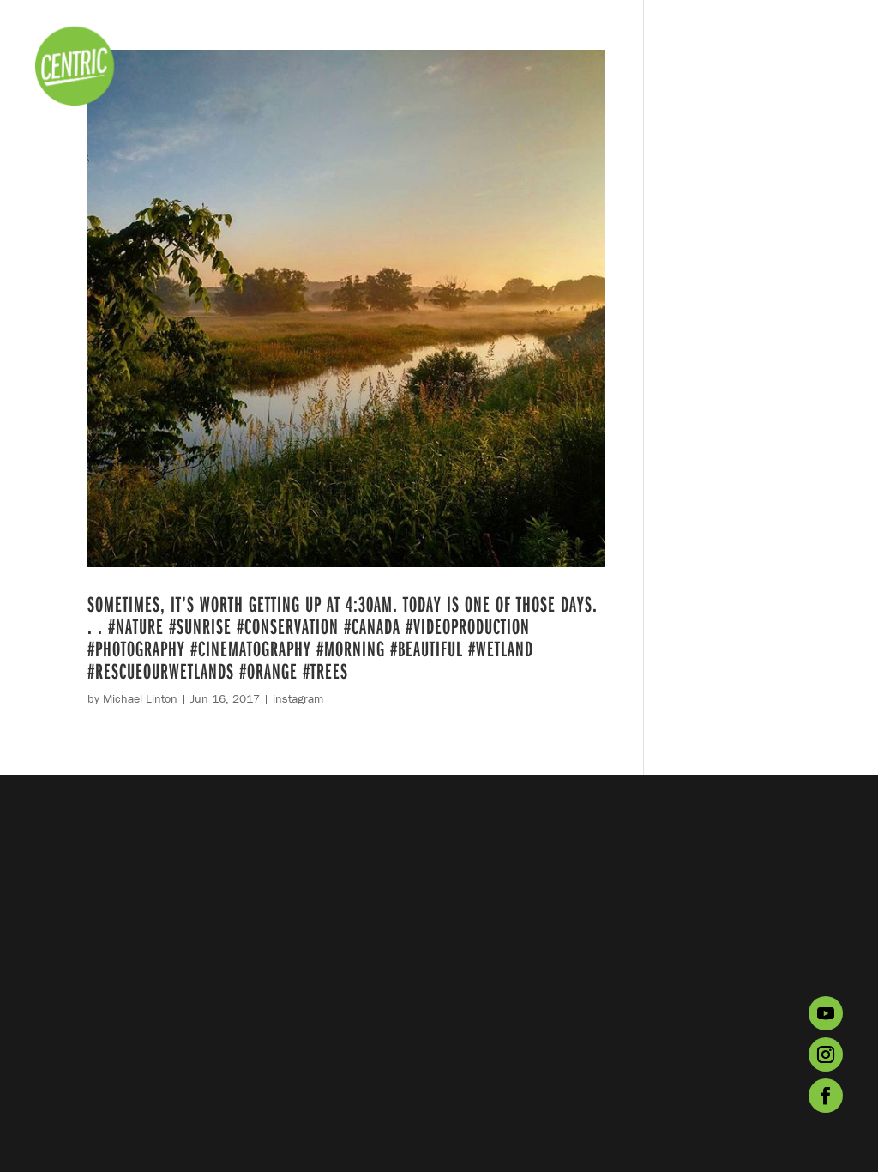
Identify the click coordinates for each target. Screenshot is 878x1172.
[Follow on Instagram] (826, 1054)
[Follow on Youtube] (826, 1013)
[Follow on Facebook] (826, 1095)
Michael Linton (140, 698)
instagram (298, 698)
